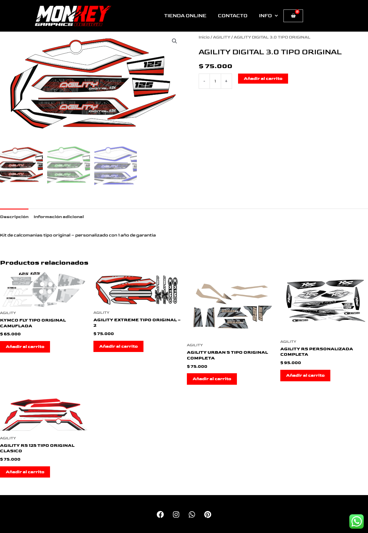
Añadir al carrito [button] (25, 346)
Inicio (204, 37)
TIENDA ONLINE (185, 16)
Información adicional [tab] (59, 217)
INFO (265, 16)
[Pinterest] (207, 514)
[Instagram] (176, 514)
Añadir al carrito (263, 78)
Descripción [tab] (14, 217)
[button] (174, 41)
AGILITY (221, 37)
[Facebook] (160, 514)
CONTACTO (233, 16)
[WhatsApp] (191, 514)
